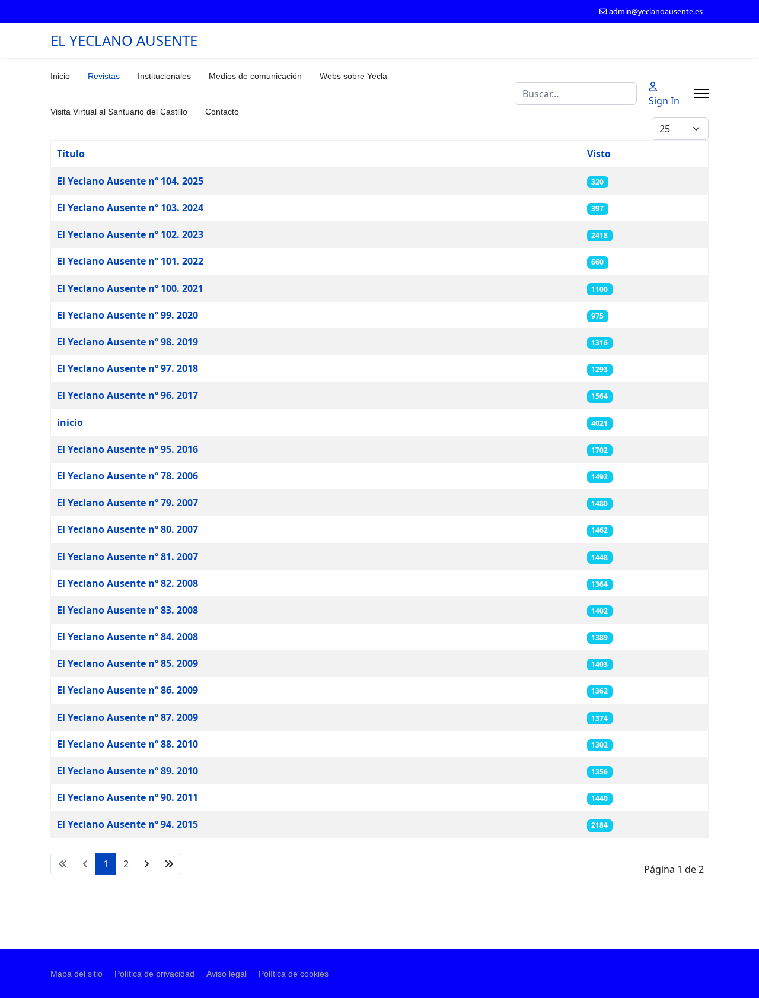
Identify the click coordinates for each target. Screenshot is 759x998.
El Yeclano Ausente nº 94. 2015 (127, 824)
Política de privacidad (154, 973)
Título (71, 153)
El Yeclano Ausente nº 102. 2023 (130, 234)
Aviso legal (226, 973)
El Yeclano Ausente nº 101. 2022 (130, 261)
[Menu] (701, 94)
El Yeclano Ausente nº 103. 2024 (130, 207)
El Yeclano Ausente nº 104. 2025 (130, 180)
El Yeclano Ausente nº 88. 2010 (127, 744)
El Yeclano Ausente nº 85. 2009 (127, 663)
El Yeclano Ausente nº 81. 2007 (127, 556)
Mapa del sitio (76, 973)
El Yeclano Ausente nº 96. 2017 (127, 395)
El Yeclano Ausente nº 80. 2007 (127, 529)
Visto (599, 153)
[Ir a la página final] (169, 864)
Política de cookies (294, 973)
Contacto (222, 111)
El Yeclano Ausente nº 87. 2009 (127, 717)
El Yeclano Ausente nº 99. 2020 (127, 315)
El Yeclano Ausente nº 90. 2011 (127, 797)
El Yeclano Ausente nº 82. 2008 (127, 583)
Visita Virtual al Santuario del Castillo (118, 111)
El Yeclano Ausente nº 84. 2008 (127, 636)
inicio (70, 422)
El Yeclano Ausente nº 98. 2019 (127, 341)
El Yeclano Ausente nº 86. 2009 (127, 690)
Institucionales (164, 76)
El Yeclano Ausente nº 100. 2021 (130, 288)
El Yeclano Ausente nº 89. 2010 (127, 770)
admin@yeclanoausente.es (656, 12)
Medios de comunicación (255, 76)
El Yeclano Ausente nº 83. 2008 (127, 609)
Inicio (60, 76)
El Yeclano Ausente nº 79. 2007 (127, 502)
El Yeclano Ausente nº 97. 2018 (127, 368)
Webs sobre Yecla (353, 76)
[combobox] (576, 93)
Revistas (104, 76)
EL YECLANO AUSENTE (123, 40)
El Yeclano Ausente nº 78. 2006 (127, 475)
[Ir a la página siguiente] (146, 864)
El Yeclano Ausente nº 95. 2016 (127, 449)
